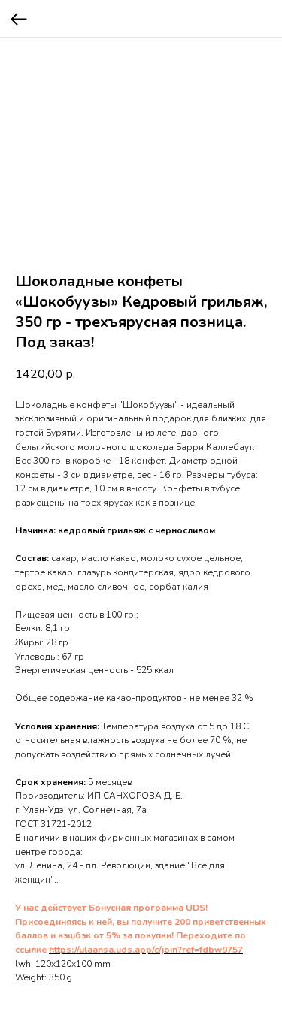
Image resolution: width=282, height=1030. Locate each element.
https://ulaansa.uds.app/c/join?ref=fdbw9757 (146, 950)
